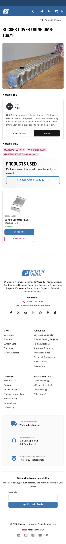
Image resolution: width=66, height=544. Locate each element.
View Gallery (19, 133)
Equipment (9, 348)
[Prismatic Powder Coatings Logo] (5, 11)
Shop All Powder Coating (30, 180)
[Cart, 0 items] (59, 11)
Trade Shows (40, 380)
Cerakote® (39, 389)
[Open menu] (4, 20)
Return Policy (10, 389)
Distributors (39, 366)
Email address (14, 491)
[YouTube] (26, 313)
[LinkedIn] (33, 313)
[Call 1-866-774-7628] (49, 11)
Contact (47, 133)
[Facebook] (11, 313)
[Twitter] (18, 313)
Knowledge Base (42, 353)
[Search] (32, 11)
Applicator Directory (43, 348)
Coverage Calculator (44, 335)
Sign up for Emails (35, 504)
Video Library (40, 361)
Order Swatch (19, 239)
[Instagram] (40, 313)
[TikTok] (55, 313)
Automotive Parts (15, 150)
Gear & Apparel (11, 353)
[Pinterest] (48, 313)
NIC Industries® (41, 385)
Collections (9, 335)
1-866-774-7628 (35, 301)
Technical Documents (44, 357)
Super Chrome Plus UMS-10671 (22, 154)
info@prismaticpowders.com (35, 305)
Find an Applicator (42, 344)
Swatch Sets (10, 344)
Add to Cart (19, 232)
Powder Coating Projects (46, 339)
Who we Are (10, 380)
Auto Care (38, 394)
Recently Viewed (53, 20)
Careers (8, 407)
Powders (8, 339)
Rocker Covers (38, 150)
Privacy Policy (10, 398)
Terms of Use (10, 403)
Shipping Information (14, 394)
